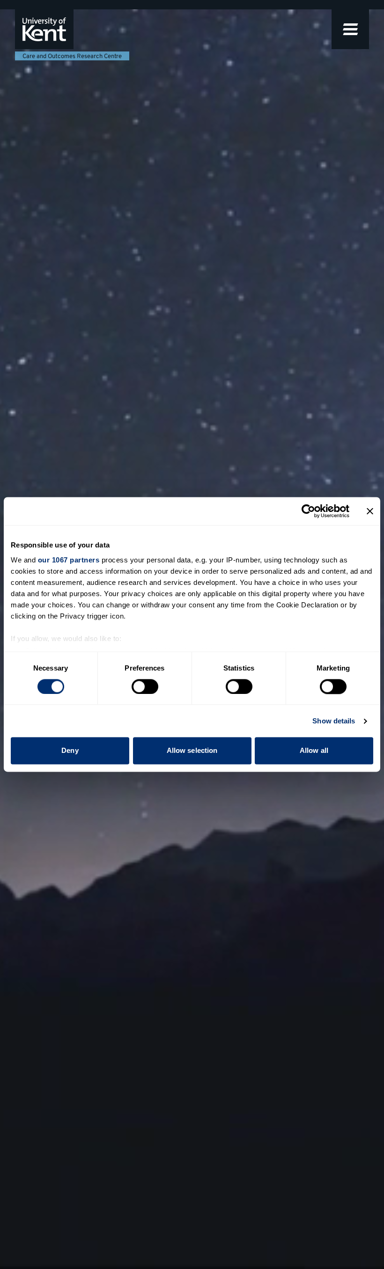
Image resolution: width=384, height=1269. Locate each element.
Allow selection (192, 751)
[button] (350, 29)
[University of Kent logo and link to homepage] (44, 29)
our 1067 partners (69, 560)
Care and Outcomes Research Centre (72, 56)
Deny (69, 751)
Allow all (314, 751)
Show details (333, 721)
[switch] (145, 686)
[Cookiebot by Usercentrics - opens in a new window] (308, 511)
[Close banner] (370, 511)
